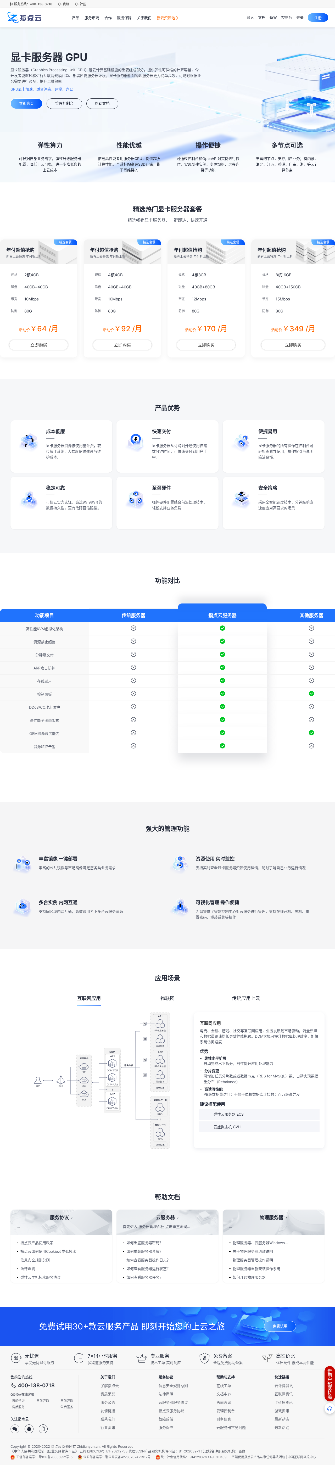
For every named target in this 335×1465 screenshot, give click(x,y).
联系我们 (107, 1419)
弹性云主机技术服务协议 (40, 1277)
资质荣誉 (107, 1394)
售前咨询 (18, 1401)
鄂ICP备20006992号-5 (55, 1457)
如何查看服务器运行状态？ (148, 1268)
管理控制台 (64, 103)
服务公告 (107, 1402)
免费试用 (280, 1326)
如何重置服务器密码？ (144, 1242)
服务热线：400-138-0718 (33, 4)
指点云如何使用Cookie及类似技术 (48, 1251)
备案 (273, 17)
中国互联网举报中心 (302, 1457)
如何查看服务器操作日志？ (148, 1260)
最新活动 (282, 1427)
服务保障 (166, 1427)
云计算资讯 (284, 1385)
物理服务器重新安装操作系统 (256, 1268)
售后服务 (18, 1407)
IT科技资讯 (284, 1402)
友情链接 (107, 1410)
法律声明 (27, 1268)
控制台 (286, 17)
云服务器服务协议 (173, 1402)
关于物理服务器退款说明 (253, 1251)
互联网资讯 (284, 1394)
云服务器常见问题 (231, 1427)
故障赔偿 (166, 1419)
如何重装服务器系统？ (144, 1251)
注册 (318, 17)
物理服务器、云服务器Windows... (260, 1242)
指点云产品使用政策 (36, 1242)
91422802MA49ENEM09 (208, 1457)
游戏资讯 (282, 1410)
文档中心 (223, 1394)
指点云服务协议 (171, 1410)
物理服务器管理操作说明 (253, 1260)
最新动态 (282, 1419)
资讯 (66, 4)
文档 (261, 17)
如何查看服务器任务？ (144, 1277)
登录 (300, 17)
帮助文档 (102, 103)
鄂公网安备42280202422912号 (127, 1457)
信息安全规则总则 (35, 1260)
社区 (83, 4)
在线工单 (223, 1385)
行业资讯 (107, 1427)
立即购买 (26, 103)
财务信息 (223, 1419)
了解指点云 (109, 1385)
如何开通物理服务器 (249, 1277)
